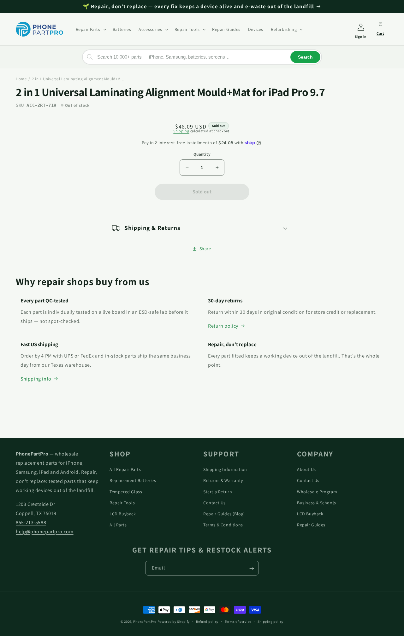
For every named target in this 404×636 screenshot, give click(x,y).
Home (21, 79)
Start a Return (217, 491)
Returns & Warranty (223, 480)
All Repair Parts (125, 469)
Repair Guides (311, 524)
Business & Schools (316, 502)
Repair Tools (122, 502)
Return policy (223, 326)
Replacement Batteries (133, 480)
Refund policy (207, 621)
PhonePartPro (144, 621)
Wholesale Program (317, 491)
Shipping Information (225, 469)
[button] (90, 29)
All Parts (118, 524)
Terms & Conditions (223, 524)
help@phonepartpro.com (45, 531)
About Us (306, 469)
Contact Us (214, 502)
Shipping (181, 131)
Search (305, 56)
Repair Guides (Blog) (224, 513)
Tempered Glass (126, 491)
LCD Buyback (123, 513)
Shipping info (36, 378)
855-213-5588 (31, 522)
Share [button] (205, 248)
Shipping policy (271, 621)
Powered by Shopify (173, 621)
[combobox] (202, 56)
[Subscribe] (251, 568)
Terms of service (238, 621)
